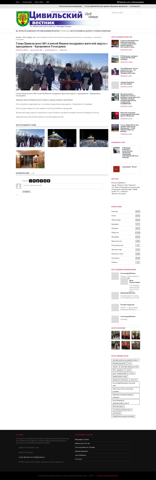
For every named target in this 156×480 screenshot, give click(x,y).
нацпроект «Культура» (120, 380)
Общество (63, 50)
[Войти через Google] (45, 180)
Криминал (115, 224)
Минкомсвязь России (82, 443)
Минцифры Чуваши (82, 439)
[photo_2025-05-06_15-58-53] (115, 345)
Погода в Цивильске (118, 183)
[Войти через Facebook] (37, 180)
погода (131, 373)
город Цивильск (80, 455)
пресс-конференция (119, 373)
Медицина (115, 237)
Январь (29, 37)
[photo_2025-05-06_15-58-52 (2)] (136, 335)
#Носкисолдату (118, 406)
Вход (17, 2)
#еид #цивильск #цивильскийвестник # (121, 402)
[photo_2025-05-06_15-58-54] (126, 345)
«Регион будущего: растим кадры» (127, 83)
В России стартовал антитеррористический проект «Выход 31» (129, 114)
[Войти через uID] (30, 180)
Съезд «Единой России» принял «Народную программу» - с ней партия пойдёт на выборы (111, 6)
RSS (47, 2)
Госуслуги (78, 459)
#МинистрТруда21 (119, 363)
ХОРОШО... (127, 318)
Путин (128, 370)
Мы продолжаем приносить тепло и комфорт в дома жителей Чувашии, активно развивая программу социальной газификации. (130, 98)
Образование (116, 220)
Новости (134, 380)
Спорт (114, 216)
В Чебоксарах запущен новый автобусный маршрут (129, 57)
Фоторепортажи (117, 245)
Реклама (114, 262)
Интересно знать (117, 254)
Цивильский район (81, 451)
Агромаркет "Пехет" (129, 167)
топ (129, 363)
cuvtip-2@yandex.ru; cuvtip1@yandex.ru (32, 457)
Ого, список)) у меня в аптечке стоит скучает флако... (134, 286)
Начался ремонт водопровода (63, 6)
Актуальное (115, 258)
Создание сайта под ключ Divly (107, 476)
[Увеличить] (30, 138)
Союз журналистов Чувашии (85, 447)
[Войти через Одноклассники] (48, 180)
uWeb (91, 476)
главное (115, 367)
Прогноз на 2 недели (119, 194)
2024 (24, 37)
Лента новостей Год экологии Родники (123, 390)
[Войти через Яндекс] (41, 180)
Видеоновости (117, 241)
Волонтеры (116, 413)
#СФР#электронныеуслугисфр (123, 416)
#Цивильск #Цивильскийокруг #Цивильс (123, 396)
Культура (115, 211)
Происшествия (117, 249)
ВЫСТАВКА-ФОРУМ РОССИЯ (129, 367)
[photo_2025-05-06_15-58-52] (126, 335)
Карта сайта (39, 2)
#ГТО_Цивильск (118, 370)
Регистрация (27, 2)
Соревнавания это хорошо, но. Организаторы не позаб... (130, 295)
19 (34, 37)
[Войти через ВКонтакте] (34, 180)
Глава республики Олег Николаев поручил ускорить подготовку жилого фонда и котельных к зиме (129, 44)
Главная (18, 37)
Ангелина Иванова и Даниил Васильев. (125, 360)
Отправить (26, 191)
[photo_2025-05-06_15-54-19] (115, 335)
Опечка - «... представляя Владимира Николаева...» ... (129, 307)
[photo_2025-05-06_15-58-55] (136, 345)
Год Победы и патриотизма (122, 410)
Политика (115, 228)
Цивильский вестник (120, 376)
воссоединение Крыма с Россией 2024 (124, 384)
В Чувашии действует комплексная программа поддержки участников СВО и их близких (130, 152)
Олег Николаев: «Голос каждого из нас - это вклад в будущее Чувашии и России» (129, 71)
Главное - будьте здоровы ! (130, 282)
